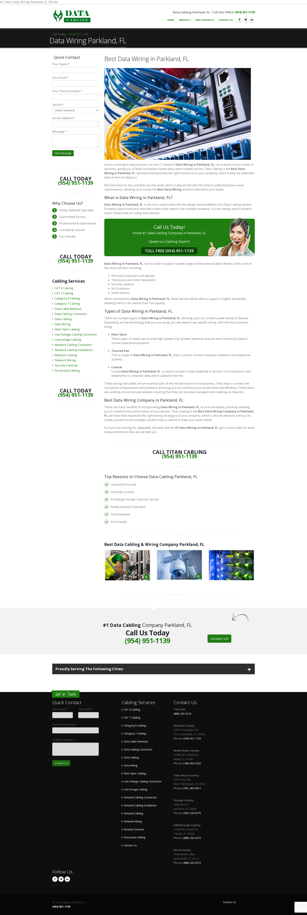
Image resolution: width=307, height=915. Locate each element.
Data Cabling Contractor (71, 314)
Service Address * (63, 118)
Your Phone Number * (67, 91)
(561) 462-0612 (192, 788)
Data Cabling (63, 319)
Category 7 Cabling (67, 304)
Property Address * (63, 739)
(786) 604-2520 (192, 763)
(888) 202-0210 (182, 713)
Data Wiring (63, 324)
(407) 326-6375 (192, 813)
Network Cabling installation (140, 805)
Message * (59, 132)
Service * (58, 105)
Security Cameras (66, 365)
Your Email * (60, 78)
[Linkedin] (252, 19)
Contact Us (226, 19)
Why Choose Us (205, 19)
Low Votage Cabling (68, 340)
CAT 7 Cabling (64, 293)
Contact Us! (219, 638)
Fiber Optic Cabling (67, 329)
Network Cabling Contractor (73, 345)
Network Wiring (65, 360)
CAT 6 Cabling (64, 288)
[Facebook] (239, 19)
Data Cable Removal (68, 309)
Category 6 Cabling (67, 298)
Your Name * (61, 64)
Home (170, 19)
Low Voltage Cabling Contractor (76, 334)
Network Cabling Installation (74, 350)
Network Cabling (66, 355)
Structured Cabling (67, 370)
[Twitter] (245, 19)
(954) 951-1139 (245, 12)
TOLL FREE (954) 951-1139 (169, 250)
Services (184, 19)
